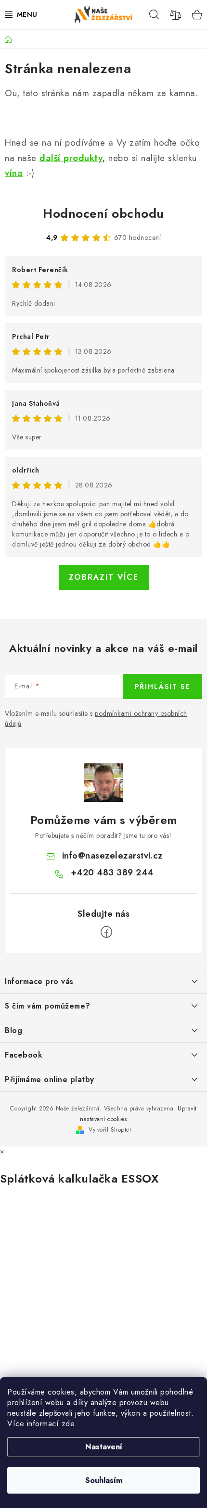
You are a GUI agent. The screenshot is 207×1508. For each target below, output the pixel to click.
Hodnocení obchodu (103, 213)
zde (68, 1423)
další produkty (70, 157)
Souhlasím (103, 1480)
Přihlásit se (162, 686)
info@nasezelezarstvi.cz (112, 855)
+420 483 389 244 (112, 872)
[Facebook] (106, 932)
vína (14, 172)
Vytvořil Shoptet (110, 1129)
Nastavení (103, 1446)
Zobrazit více (104, 577)
